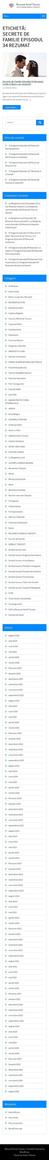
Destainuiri (13, 335)
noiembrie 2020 (15, 1010)
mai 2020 (12, 1042)
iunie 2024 (13, 776)
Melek (11, 473)
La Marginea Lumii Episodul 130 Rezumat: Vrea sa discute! (21, 209)
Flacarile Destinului (17, 378)
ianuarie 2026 (14, 673)
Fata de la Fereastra (17, 356)
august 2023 (13, 831)
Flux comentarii (15, 1123)
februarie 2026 (14, 668)
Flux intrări (13, 1117)
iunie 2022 (13, 907)
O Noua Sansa (14, 506)
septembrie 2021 (16, 955)
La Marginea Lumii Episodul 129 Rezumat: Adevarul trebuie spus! (23, 224)
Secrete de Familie (26, 54)
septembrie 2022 (16, 890)
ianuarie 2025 (14, 738)
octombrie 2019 (15, 1080)
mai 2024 (12, 782)
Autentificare (14, 1112)
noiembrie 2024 (15, 749)
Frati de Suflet (14, 389)
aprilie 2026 (13, 657)
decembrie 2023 (15, 809)
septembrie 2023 (16, 825)
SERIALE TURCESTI (16, 544)
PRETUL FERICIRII (16, 517)
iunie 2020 (13, 1037)
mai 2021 (12, 977)
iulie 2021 (12, 966)
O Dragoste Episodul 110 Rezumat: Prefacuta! (20, 239)
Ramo (11, 528)
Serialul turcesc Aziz (17, 549)
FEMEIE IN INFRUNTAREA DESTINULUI (25, 362)
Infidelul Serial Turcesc (18, 435)
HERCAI (11, 408)
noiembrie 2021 (15, 945)
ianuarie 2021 (14, 999)
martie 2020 (13, 1053)
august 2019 (13, 1091)
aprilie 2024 (13, 787)
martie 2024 (13, 793)
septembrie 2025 (16, 695)
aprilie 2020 (13, 1048)
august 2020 (13, 1026)
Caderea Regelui (15, 313)
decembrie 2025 (15, 679)
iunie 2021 (13, 972)
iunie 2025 (13, 711)
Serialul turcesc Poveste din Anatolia (24, 571)
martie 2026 (13, 662)
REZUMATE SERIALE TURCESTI (22, 533)
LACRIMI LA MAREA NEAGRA (20, 463)
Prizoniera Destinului (17, 522)
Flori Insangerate (16, 383)
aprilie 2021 (13, 983)
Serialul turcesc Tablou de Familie (23, 582)
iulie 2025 (12, 706)
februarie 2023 (14, 863)
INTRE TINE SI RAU (16, 446)
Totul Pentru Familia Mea (19, 598)
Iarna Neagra (14, 414)
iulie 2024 (12, 771)
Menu (6, 16)
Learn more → (11, 107)
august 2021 (13, 961)
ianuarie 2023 (14, 869)
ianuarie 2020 (14, 1064)
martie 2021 (13, 988)
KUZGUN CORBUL (16, 452)
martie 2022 (13, 923)
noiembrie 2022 (15, 879)
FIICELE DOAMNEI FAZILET (20, 373)
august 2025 (13, 700)
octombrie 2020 (15, 1015)
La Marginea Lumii (16, 457)
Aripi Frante (13, 291)
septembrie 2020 (16, 1021)
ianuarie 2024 (14, 803)
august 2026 (13, 635)
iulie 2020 (12, 1031)
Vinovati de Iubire (16, 615)
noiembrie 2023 (15, 814)
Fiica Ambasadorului (17, 367)
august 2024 (13, 765)
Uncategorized (15, 604)
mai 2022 (12, 912)
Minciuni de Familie (16, 479)
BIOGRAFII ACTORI (16, 302)
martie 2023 (13, 858)
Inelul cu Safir (14, 430)
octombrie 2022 (15, 885)
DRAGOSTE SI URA (16, 351)
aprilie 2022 (13, 917)
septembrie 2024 (16, 760)
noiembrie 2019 (15, 1075)
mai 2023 (12, 847)
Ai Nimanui (13, 286)
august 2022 (13, 896)
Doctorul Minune (15, 340)
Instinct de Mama (16, 441)
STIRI (10, 593)
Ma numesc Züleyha (17, 468)
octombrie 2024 (15, 755)
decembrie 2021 (15, 939)
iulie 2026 (12, 641)
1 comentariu (10, 88)
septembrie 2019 (15, 1086)
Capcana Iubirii (15, 324)
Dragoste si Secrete (17, 345)
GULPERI (12, 394)
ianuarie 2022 (14, 934)
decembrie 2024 (15, 744)
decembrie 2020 (15, 1004)
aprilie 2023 (13, 852)
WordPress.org (15, 1128)
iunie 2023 (13, 841)
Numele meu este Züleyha (19, 495)
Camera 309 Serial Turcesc (20, 318)
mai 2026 (12, 651)
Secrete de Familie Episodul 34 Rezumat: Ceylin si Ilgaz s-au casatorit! (23, 83)
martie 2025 (13, 727)
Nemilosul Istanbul (16, 490)
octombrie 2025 (15, 689)
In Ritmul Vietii (15, 425)
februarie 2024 (14, 798)
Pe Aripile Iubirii (15, 511)
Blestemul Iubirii (15, 308)
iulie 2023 (12, 836)
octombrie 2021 (15, 950)
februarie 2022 (15, 928)
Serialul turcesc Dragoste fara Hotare (24, 555)
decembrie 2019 (15, 1069)
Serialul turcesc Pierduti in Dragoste (24, 566)
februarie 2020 (14, 1059)
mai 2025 (12, 717)
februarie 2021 (14, 993)
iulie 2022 (12, 901)
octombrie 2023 (15, 820)
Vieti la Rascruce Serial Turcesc (22, 609)
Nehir (10, 484)
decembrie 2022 (15, 874)
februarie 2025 (14, 733)
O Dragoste (13, 501)
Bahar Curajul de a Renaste (20, 297)
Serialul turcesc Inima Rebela (21, 560)
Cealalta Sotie (14, 329)
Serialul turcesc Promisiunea (21, 577)
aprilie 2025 (13, 722)
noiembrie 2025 (15, 684)
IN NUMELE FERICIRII (17, 419)
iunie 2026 (13, 646)
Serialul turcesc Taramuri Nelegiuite (24, 587)
